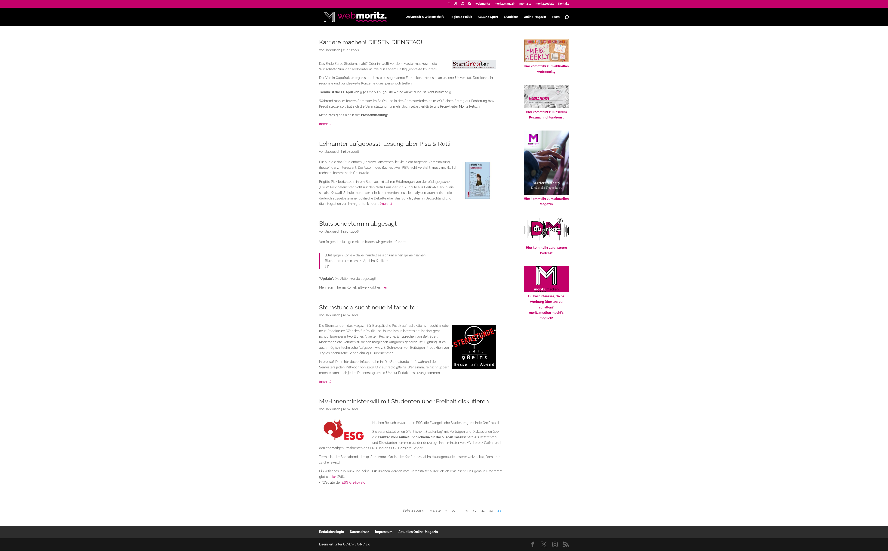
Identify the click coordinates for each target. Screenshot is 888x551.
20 (453, 510)
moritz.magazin (505, 3)
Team (556, 17)
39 (466, 510)
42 (491, 510)
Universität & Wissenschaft (425, 17)
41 (482, 510)
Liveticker (511, 17)
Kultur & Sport (488, 17)
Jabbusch (332, 50)
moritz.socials (545, 3)
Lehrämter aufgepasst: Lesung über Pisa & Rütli (384, 143)
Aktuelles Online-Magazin (418, 532)
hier (384, 287)
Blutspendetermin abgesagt (358, 223)
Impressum (383, 532)
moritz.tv (525, 3)
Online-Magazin (535, 17)
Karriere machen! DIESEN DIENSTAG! (370, 42)
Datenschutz (359, 532)
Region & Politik (461, 17)
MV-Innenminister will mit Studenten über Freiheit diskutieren (404, 401)
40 (475, 510)
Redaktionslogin (331, 532)
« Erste (435, 510)
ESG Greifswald (353, 482)
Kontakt (563, 3)
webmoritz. (482, 3)
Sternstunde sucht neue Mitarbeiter (368, 307)
